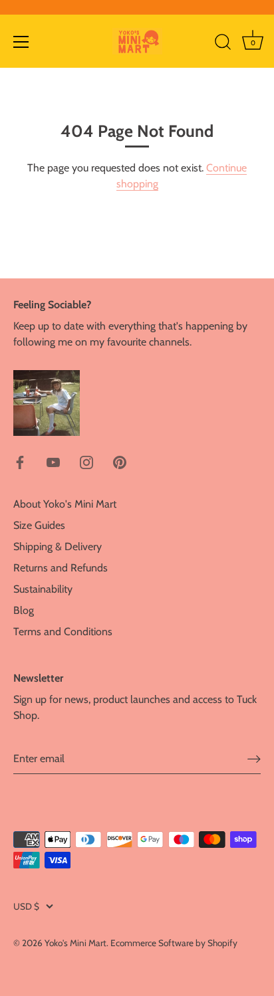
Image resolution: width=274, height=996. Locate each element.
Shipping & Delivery (57, 546)
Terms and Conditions (62, 631)
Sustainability (42, 589)
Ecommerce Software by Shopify (173, 943)
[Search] (222, 43)
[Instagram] (86, 461)
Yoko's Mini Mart (75, 943)
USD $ (26, 906)
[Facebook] (20, 461)
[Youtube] (53, 461)
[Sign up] (254, 758)
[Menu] (21, 41)
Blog (23, 610)
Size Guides (39, 525)
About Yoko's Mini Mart (64, 504)
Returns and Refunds (60, 567)
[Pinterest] (119, 461)
